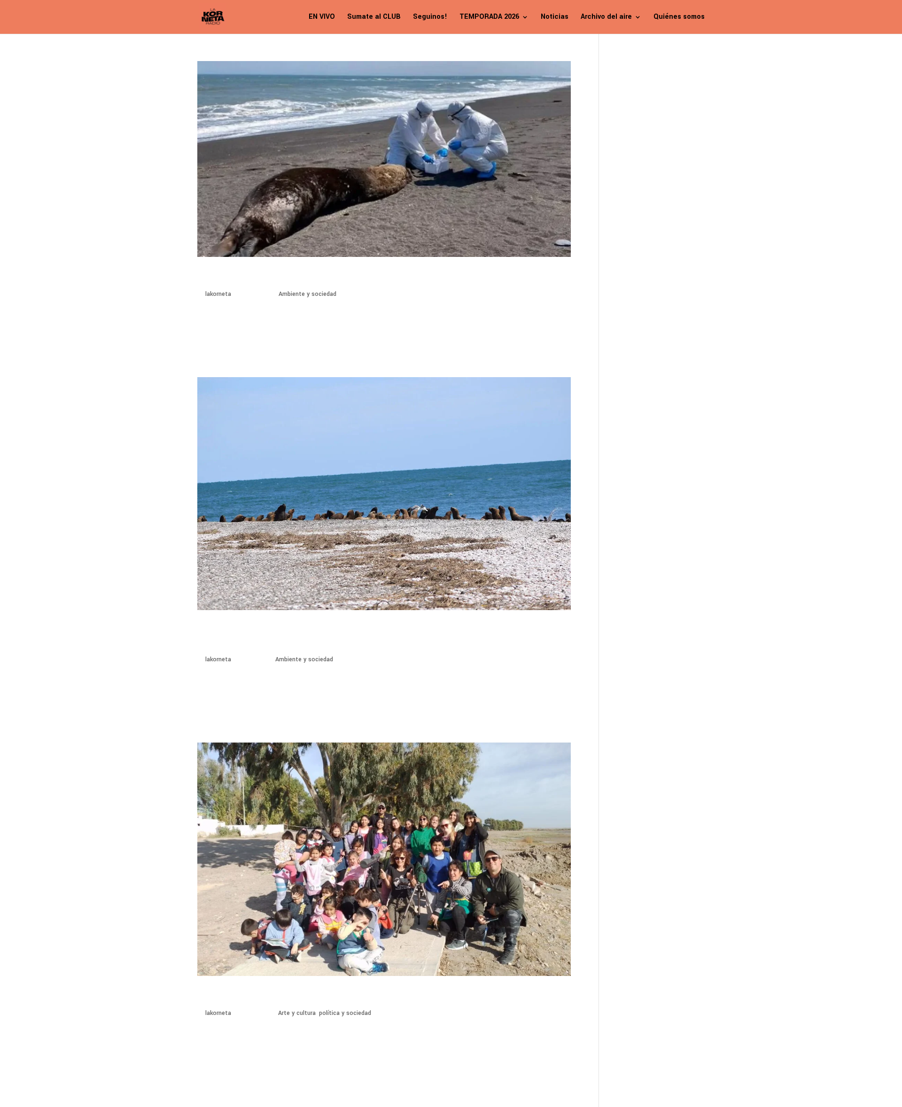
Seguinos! (430, 18)
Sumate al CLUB (374, 18)
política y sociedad (345, 1013)
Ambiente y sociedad (307, 294)
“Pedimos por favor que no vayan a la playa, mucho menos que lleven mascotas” (369, 636)
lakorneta (218, 294)
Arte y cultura (297, 1013)
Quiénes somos (679, 18)
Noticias (554, 18)
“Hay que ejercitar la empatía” (273, 996)
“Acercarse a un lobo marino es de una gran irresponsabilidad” (351, 277)
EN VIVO (322, 18)
